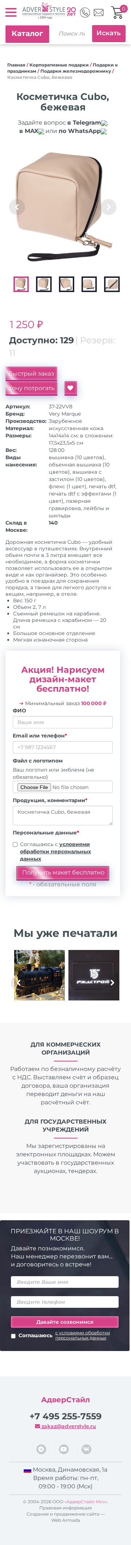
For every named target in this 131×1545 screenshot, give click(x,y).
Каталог (27, 33)
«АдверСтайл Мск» (85, 1501)
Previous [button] (17, 207)
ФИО (19, 710)
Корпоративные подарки (59, 65)
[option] (64, 207)
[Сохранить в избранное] (70, 388)
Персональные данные (46, 832)
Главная (16, 65)
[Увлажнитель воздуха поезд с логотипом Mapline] (39, 975)
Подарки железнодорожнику (75, 71)
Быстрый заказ (31, 373)
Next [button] (108, 207)
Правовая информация (65, 1507)
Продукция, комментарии (50, 800)
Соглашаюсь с (55, 851)
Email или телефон (40, 735)
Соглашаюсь (64, 1335)
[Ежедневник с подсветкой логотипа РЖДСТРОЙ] (93, 975)
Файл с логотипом (38, 760)
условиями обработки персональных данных (55, 851)
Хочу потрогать (31, 388)
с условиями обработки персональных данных (82, 1335)
